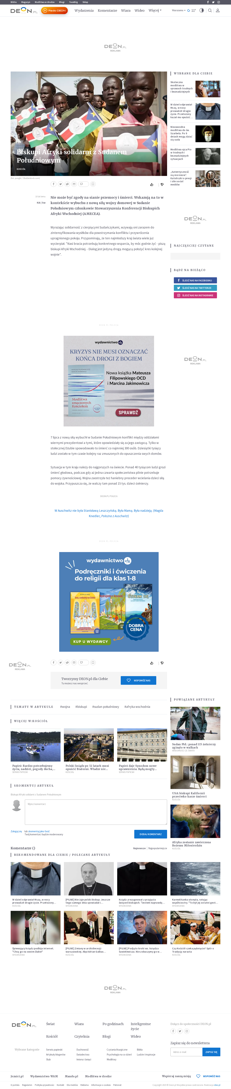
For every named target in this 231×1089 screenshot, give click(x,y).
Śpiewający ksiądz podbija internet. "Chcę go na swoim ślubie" (33, 950)
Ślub (48, 1059)
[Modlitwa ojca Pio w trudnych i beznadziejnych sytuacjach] (208, 156)
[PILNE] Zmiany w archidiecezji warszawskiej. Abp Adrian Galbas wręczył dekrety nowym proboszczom (88, 951)
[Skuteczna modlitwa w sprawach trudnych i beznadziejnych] (208, 89)
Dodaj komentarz (151, 834)
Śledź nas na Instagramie (197, 295)
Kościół (21, 169)
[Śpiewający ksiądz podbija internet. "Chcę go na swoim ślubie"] (36, 927)
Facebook (208, 2)
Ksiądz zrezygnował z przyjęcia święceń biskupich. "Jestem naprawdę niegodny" (141, 903)
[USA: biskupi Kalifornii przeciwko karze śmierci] (195, 772)
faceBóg (73, 2)
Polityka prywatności (44, 1085)
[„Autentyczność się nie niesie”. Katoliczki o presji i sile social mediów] (208, 178)
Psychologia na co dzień (119, 1054)
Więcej (154, 10)
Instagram (218, 2)
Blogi (62, 2)
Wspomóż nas (142, 680)
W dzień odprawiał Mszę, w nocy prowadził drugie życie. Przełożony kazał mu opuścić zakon (181, 112)
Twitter (213, 2)
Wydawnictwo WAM (44, 1076)
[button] (201, 10)
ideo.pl (217, 1085)
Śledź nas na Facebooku (197, 280)
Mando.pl (71, 1076)
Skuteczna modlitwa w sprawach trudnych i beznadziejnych (181, 87)
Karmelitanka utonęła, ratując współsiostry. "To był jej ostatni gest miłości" (194, 903)
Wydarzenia (84, 10)
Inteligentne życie (141, 1026)
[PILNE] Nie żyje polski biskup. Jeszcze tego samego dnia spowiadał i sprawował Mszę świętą (88, 903)
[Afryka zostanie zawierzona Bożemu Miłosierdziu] (195, 821)
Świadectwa (82, 1054)
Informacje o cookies (101, 1085)
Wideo (140, 10)
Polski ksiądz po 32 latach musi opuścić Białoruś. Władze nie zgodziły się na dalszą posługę (87, 769)
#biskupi (81, 707)
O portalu (15, 1085)
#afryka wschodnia (137, 707)
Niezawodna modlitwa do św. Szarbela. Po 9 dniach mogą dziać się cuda (181, 133)
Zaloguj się (16, 831)
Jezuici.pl (17, 1076)
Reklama (84, 1085)
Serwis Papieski (20, 772)
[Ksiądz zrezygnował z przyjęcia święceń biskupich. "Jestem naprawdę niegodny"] (142, 878)
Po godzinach (113, 1024)
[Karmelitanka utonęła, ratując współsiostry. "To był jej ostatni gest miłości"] (195, 878)
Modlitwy (111, 1059)
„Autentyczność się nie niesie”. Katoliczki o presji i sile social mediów (181, 178)
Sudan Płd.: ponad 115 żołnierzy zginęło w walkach (194, 746)
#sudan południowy (105, 707)
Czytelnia (81, 1036)
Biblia (14, 2)
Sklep (85, 2)
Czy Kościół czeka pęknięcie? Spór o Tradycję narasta (193, 950)
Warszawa (177, 10)
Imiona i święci (83, 1059)
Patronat (117, 1085)
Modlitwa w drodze (44, 2)
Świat (50, 1024)
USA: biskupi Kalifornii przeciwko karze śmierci (189, 795)
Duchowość (82, 1049)
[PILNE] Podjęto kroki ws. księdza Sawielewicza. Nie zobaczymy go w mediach (139, 951)
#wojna (65, 707)
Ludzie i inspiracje (146, 1054)
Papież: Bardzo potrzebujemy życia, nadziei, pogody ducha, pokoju (32, 769)
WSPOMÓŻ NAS (211, 1076)
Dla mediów (72, 1085)
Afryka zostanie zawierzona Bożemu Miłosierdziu (191, 844)
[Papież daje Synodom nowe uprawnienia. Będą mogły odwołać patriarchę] (142, 745)
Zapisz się (211, 1052)
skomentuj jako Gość (39, 831)
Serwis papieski (54, 1049)
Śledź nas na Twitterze (196, 287)
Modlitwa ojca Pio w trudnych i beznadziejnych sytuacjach (180, 154)
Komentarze (107, 10)
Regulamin (27, 1085)
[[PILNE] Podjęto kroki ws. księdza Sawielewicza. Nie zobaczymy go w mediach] (142, 927)
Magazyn (25, 2)
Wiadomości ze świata (183, 750)
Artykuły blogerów (55, 1054)
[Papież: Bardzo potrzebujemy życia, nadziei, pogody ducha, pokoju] (36, 745)
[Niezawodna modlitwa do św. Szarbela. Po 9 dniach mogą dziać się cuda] (208, 133)
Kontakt (60, 1085)
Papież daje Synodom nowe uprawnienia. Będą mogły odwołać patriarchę (138, 769)
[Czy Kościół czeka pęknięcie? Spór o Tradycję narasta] (195, 927)
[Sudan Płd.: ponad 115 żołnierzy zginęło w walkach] (195, 723)
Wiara (125, 10)
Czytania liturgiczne (117, 1049)
